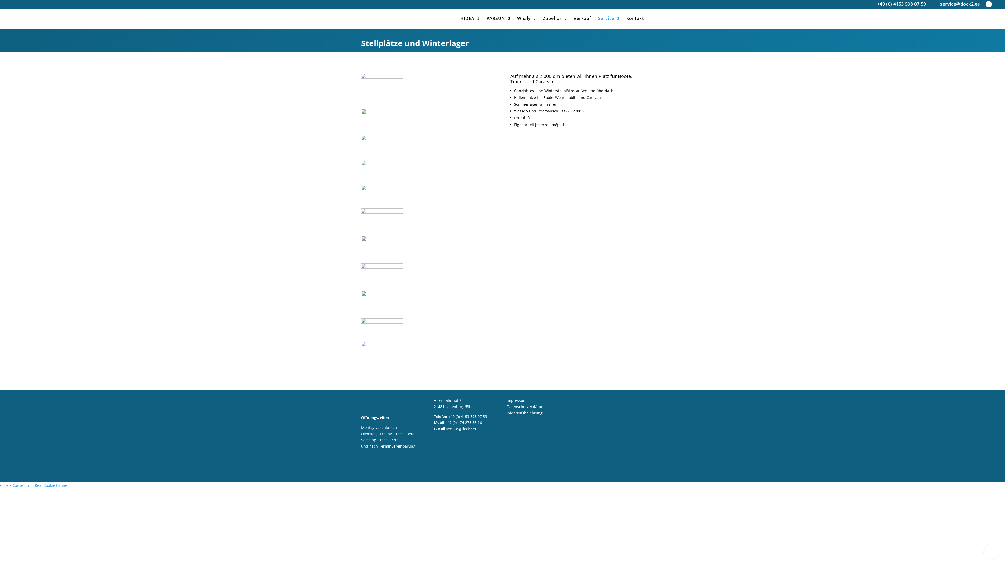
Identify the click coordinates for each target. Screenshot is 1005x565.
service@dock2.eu (960, 4)
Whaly (524, 18)
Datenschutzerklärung (526, 406)
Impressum (517, 400)
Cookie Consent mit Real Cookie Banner (34, 485)
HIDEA (467, 18)
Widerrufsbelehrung (525, 412)
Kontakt (635, 18)
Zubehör (552, 18)
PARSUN (496, 18)
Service (606, 18)
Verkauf (582, 18)
